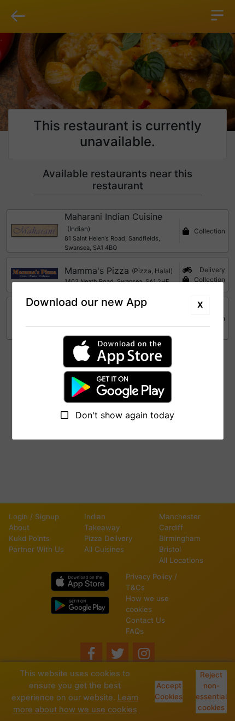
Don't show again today (123, 415)
